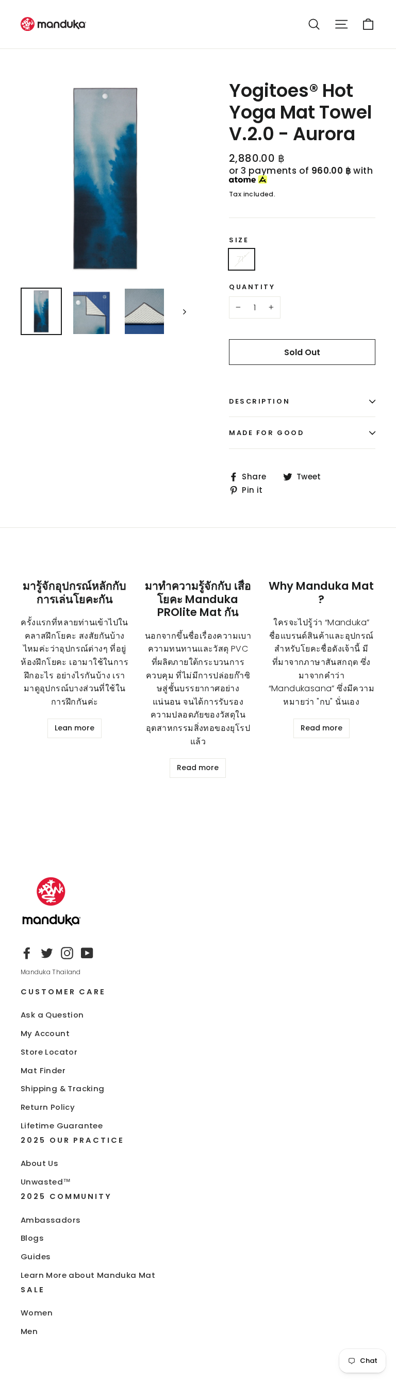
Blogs (32, 1237)
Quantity (252, 287)
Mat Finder (43, 1070)
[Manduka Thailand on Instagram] (67, 953)
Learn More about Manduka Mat (88, 1275)
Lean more (74, 728)
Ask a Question (52, 1014)
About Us (39, 1163)
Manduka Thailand (51, 972)
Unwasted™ (46, 1181)
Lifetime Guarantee (62, 1125)
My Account (45, 1033)
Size (239, 240)
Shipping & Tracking (63, 1088)
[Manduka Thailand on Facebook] (27, 953)
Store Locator (49, 1051)
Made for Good (266, 432)
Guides (36, 1256)
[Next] (183, 311)
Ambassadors (50, 1219)
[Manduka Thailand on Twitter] (47, 953)
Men (29, 1331)
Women (37, 1312)
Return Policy (48, 1107)
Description (259, 401)
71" (241, 259)
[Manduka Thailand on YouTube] (87, 953)
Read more (198, 767)
